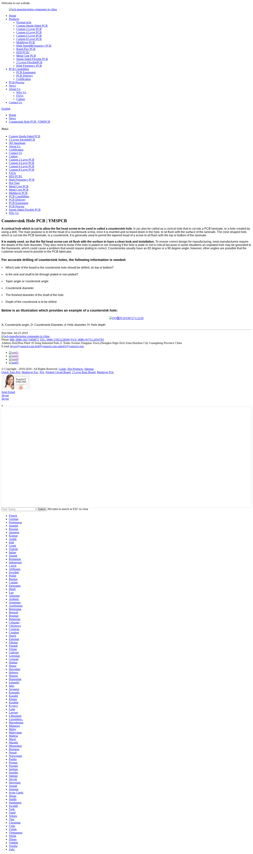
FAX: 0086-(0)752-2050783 (87, 339)
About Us (14, 89)
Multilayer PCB (25, 42)
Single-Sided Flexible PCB (32, 59)
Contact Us (15, 102)
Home (12, 15)
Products (14, 19)
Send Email (8, 392)
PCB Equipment (26, 72)
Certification (23, 79)
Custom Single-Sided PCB (32, 25)
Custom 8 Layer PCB (29, 39)
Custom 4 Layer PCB (29, 32)
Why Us (21, 92)
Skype (5, 395)
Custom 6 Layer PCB (29, 35)
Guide (62, 368)
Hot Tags (14, 183)
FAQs (19, 95)
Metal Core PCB (26, 55)
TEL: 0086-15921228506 (55, 339)
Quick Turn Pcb (10, 372)
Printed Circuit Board (58, 372)
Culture (20, 99)
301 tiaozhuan (17, 143)
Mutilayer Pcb (105, 372)
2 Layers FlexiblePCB (29, 62)
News (12, 85)
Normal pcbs (23, 22)
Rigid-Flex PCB (25, 49)
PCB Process (16, 82)
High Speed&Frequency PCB (33, 45)
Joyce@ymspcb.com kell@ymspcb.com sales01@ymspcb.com (47, 346)
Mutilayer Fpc (30, 372)
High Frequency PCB (29, 65)
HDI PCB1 (23, 52)
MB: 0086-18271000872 (24, 339)
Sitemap (89, 368)
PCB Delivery (24, 75)
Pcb (42, 372)
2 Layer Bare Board (83, 372)
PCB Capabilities (19, 69)
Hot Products (75, 368)
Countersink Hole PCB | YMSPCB (29, 121)
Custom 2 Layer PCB (29, 29)
